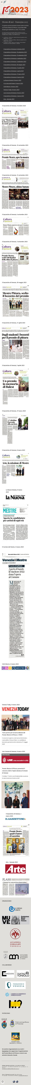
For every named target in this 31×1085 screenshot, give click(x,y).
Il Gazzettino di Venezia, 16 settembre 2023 (15, 52)
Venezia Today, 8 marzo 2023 (11, 90)
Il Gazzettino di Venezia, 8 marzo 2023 (14, 77)
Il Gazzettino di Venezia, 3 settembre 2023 (15, 61)
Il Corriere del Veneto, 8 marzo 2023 (13, 83)
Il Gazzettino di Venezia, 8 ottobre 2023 (14, 49)
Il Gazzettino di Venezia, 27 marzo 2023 (14, 74)
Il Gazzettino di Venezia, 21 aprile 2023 (14, 68)
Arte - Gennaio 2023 (9, 99)
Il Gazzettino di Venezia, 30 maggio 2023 (14, 64)
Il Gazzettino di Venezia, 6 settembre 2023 (15, 58)
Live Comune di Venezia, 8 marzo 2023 (14, 93)
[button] (1, 2)
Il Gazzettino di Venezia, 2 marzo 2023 (14, 96)
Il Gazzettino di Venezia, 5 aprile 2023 (14, 71)
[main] (16, 32)
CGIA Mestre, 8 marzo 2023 (11, 86)
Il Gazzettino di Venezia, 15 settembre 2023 (15, 55)
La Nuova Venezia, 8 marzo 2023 (12, 80)
